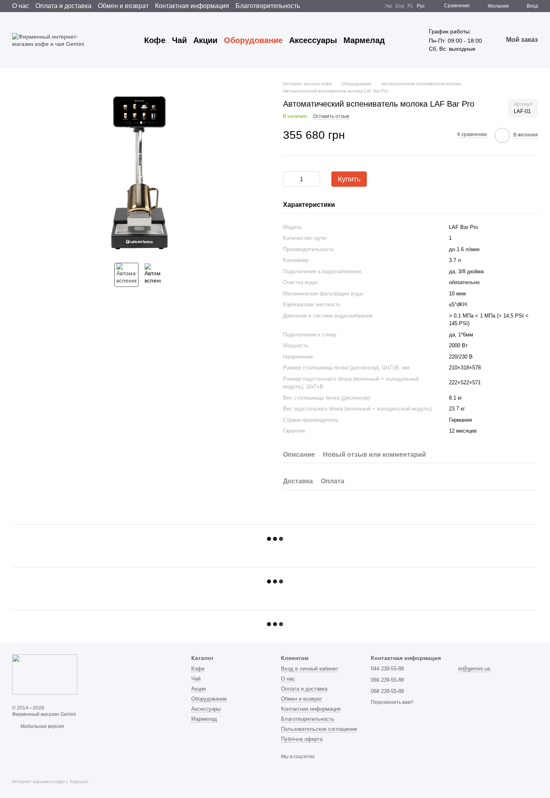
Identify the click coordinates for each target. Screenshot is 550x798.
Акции (205, 40)
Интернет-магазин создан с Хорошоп (50, 781)
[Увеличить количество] (314, 179)
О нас (20, 5)
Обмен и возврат (123, 5)
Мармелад (364, 40)
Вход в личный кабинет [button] (309, 669)
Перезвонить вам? (392, 702)
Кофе (154, 40)
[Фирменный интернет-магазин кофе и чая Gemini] (44, 674)
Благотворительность (268, 5)
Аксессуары (313, 40)
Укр (388, 6)
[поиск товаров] (399, 40)
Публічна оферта (302, 739)
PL (410, 6)
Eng (399, 6)
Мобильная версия (41, 726)
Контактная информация (192, 5)
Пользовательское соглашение (319, 729)
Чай (179, 40)
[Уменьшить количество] (289, 179)
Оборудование (253, 40)
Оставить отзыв (331, 116)
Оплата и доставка (63, 5)
